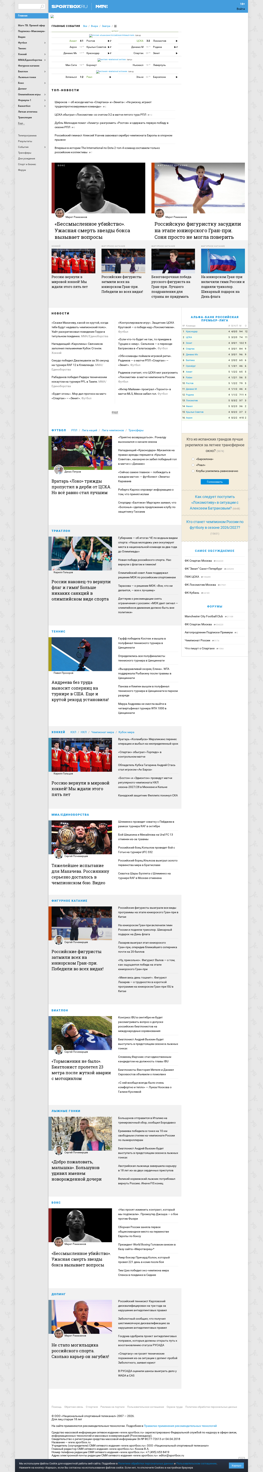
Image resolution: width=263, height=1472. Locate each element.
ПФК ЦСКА (192, 576)
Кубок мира (126, 732)
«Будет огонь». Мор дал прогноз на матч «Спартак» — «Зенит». (79, 396)
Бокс (56, 1202)
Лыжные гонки (66, 1111)
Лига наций (89, 430)
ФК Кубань (192, 592)
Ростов (189, 383)
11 (246, 337)
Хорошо (236, 1465)
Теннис (59, 631)
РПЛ (74, 430)
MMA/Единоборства (70, 814)
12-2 (241, 343)
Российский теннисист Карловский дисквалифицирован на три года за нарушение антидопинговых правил (142, 1306)
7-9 (240, 383)
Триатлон (61, 530)
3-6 (240, 406)
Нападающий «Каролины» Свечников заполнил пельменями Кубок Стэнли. (77, 348)
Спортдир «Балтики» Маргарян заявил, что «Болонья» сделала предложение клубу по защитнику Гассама (147, 507)
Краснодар (191, 331)
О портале (92, 1407)
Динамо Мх (192, 354)
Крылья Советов (194, 412)
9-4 (240, 331)
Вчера (94, 26)
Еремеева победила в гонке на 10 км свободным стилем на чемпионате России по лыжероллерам (146, 1135)
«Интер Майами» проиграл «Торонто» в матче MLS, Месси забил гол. (144, 391)
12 (246, 331)
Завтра (106, 26)
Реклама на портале (112, 1407)
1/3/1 (234, 366)
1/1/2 (234, 389)
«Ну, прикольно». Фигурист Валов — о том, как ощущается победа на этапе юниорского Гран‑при (146, 964)
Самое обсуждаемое (215, 550)
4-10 (241, 417)
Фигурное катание (70, 900)
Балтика (190, 360)
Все (85, 26)
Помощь (57, 1407)
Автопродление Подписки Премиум (209, 632)
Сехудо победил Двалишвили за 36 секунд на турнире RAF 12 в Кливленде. (80, 365)
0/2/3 (234, 406)
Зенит (189, 343)
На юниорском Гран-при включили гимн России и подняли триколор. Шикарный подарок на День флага (145, 929)
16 (183, 417)
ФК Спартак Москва (198, 560)
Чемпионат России (198, 640)
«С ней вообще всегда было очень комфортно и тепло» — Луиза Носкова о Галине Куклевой (145, 1087)
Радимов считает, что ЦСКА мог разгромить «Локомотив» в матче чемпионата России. (148, 377)
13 (183, 400)
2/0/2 (234, 360)
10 (183, 383)
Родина (190, 394)
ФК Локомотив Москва (201, 584)
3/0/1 (234, 343)
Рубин (189, 377)
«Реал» (200, 465)
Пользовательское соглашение (145, 1407)
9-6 (240, 354)
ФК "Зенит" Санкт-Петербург (204, 568)
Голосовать (215, 481)
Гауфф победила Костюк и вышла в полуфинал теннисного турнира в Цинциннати (142, 643)
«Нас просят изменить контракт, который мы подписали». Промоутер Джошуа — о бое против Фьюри (148, 1214)
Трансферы (136, 430)
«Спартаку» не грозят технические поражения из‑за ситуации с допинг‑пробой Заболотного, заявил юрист (147, 1358)
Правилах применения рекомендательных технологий (180, 1425)
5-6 (240, 377)
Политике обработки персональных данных (145, 1463)
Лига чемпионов (113, 430)
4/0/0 (234, 331)
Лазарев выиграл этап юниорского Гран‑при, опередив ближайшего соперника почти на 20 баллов (147, 947)
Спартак (190, 348)
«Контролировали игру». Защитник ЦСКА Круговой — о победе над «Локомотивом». (146, 327)
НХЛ (84, 732)
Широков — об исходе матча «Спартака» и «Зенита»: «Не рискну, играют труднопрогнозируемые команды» (103, 104)
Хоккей (58, 732)
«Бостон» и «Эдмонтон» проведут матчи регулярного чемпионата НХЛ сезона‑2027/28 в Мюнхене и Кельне (145, 782)
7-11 (241, 394)
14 (183, 406)
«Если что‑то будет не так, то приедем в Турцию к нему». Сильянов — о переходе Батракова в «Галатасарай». (145, 344)
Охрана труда (175, 1407)
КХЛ (73, 732)
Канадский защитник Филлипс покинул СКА (148, 795)
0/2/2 (234, 412)
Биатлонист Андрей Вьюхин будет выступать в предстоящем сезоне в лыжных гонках (148, 1044)
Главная (23, 15)
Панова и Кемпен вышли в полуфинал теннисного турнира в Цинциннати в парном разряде (148, 691)
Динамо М (191, 389)
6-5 (240, 360)
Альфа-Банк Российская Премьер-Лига (215, 318)
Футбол (59, 430)
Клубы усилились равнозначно (217, 471)
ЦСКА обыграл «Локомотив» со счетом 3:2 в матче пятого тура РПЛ (103, 114)
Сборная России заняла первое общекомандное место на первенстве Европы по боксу (143, 1231)
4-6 (240, 366)
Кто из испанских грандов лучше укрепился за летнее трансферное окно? (215, 445)
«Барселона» (204, 459)
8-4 (240, 348)
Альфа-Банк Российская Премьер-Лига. (117, 35)
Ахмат (189, 371)
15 (183, 412)
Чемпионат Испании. (117, 71)
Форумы (215, 606)
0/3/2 (234, 400)
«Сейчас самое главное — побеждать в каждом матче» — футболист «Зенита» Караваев (144, 476)
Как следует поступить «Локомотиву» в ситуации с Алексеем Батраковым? (214, 502)
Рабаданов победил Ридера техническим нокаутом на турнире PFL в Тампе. (79, 381)
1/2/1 (234, 377)
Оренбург (191, 366)
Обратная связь (73, 1407)
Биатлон (60, 1010)
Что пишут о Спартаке (200, 648)
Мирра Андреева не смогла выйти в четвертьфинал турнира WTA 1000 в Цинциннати (142, 708)
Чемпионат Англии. (116, 60)
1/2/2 (234, 371)
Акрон (189, 417)
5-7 (240, 400)
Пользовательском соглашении (196, 1463)
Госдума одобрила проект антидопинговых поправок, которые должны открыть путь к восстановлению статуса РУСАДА (147, 1340)
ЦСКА (189, 337)
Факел (189, 406)
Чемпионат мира (102, 732)
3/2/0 (234, 337)
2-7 (240, 412)
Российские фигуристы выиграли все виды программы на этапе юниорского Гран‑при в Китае (148, 912)
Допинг (59, 1294)
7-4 (240, 337)
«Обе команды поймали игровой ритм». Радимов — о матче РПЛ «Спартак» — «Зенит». (145, 360)
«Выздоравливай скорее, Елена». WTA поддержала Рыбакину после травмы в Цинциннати (144, 673)
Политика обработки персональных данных (211, 1407)
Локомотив (192, 400)
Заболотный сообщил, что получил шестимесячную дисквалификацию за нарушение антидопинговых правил (144, 1323)
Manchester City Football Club (204, 616)
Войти (241, 8)
